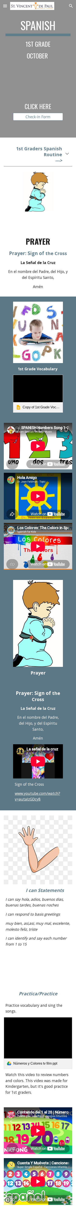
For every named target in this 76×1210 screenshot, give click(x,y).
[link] (38, 393)
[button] (5, 6)
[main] (38, 39)
